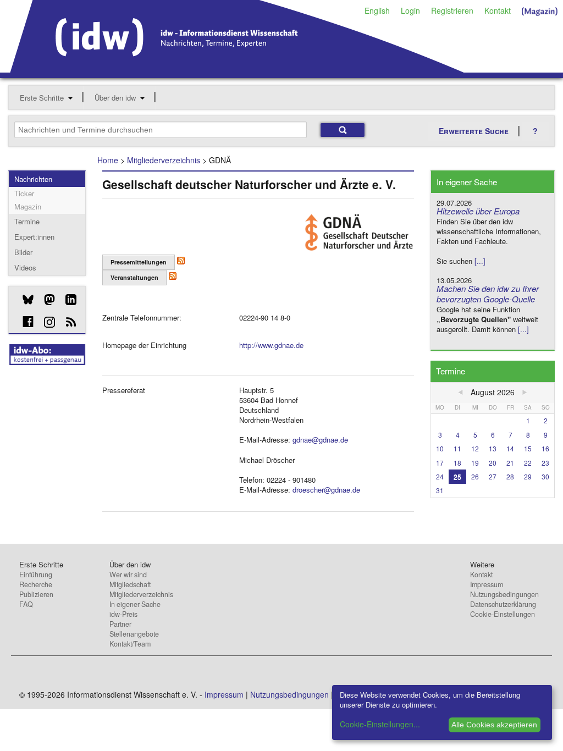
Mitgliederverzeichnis (163, 159)
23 (545, 462)
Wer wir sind (128, 574)
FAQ (26, 604)
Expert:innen (34, 236)
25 (457, 476)
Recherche (35, 584)
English (377, 10)
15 (528, 448)
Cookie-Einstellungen (502, 614)
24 (440, 476)
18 (457, 462)
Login (410, 10)
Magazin (27, 206)
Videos (25, 267)
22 (528, 462)
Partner (120, 624)
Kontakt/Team (130, 644)
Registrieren (452, 10)
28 (510, 476)
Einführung (35, 574)
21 (510, 462)
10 (440, 448)
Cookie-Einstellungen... (380, 724)
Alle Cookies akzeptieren (494, 724)
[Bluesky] (24, 299)
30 (545, 476)
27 (492, 476)
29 (528, 476)
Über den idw (115, 97)
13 (492, 448)
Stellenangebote (134, 634)
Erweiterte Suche (474, 130)
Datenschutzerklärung (503, 604)
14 (510, 448)
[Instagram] (45, 322)
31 (440, 490)
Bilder (23, 252)
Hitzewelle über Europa (478, 211)
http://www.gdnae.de (271, 345)
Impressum (486, 584)
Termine (27, 221)
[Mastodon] (45, 299)
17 (440, 462)
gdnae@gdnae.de (320, 439)
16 (545, 448)
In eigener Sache (135, 604)
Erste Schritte (42, 97)
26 (475, 476)
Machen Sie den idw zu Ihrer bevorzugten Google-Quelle (488, 294)
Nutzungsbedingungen (504, 594)
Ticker (24, 193)
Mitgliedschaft (130, 584)
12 (475, 448)
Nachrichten (33, 179)
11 (457, 448)
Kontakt (497, 10)
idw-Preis (123, 614)
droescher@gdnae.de (326, 489)
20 (492, 462)
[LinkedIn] (66, 299)
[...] (479, 261)
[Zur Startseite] (237, 68)
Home (107, 159)
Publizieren (36, 594)
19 (475, 462)
